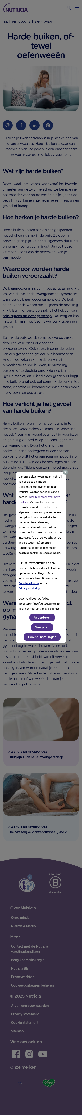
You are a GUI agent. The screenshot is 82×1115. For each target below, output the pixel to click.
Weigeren (42, 627)
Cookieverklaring (29, 583)
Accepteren (42, 617)
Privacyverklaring (30, 588)
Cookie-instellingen (42, 637)
